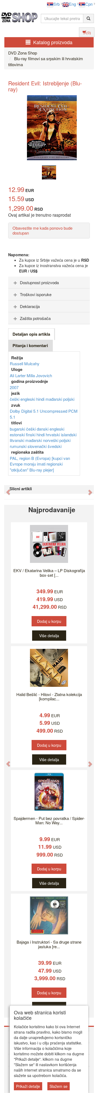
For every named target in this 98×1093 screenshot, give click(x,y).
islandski (68, 434)
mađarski (54, 399)
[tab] (49, 283)
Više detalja (49, 635)
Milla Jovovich (39, 375)
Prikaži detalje (28, 1086)
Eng (72, 4)
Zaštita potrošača (35, 318)
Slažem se (59, 1086)
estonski (18, 434)
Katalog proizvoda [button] (52, 42)
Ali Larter (18, 375)
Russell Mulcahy (24, 363)
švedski (55, 446)
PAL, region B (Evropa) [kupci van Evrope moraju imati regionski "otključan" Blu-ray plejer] (40, 464)
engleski (28, 399)
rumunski (18, 446)
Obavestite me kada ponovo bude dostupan (42, 230)
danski (43, 429)
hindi (40, 399)
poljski (68, 399)
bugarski (18, 429)
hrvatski (53, 434)
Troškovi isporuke (35, 294)
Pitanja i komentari (30, 345)
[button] (5, 489)
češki (15, 399)
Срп (89, 4)
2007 (14, 387)
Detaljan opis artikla (31, 334)
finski (31, 434)
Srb (56, 4)
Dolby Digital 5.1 (25, 411)
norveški (51, 440)
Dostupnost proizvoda (39, 282)
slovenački (37, 446)
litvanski (17, 440)
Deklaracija (30, 306)
